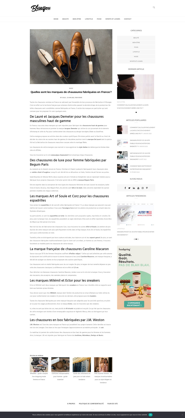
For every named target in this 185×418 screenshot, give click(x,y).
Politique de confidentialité (91, 403)
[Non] (182, 415)
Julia (64, 98)
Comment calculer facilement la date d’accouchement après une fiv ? (142, 130)
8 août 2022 (142, 159)
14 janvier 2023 (143, 146)
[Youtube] (138, 188)
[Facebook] (125, 188)
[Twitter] (129, 188)
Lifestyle (89, 19)
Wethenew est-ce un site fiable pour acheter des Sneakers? (140, 156)
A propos (71, 403)
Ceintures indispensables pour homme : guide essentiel (60, 376)
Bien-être (77, 19)
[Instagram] (143, 188)
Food (99, 19)
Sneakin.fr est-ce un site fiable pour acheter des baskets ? (140, 143)
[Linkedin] (134, 188)
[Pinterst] (147, 188)
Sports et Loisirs (112, 19)
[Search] (154, 7)
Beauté (65, 19)
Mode (56, 19)
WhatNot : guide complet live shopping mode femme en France (39, 376)
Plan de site (112, 403)
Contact (127, 19)
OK (151, 415)
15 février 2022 (135, 172)
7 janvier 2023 (147, 134)
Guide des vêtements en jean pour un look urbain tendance (81, 376)
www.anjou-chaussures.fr (60, 155)
